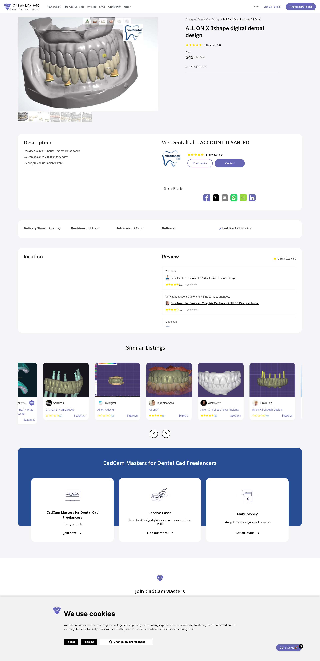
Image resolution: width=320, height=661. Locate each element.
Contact (229, 163)
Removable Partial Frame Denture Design (211, 278)
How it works (54, 6)
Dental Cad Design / (210, 19)
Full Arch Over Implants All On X (241, 19)
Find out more (157, 533)
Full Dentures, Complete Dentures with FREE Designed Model (222, 303)
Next (301, 395)
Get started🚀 (291, 647)
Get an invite (245, 533)
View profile (200, 163)
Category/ (191, 19)
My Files (91, 6)
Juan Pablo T (179, 278)
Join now (70, 533)
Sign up (268, 6)
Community (114, 6)
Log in (277, 6)
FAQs (102, 6)
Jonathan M (178, 303)
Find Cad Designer (74, 6)
